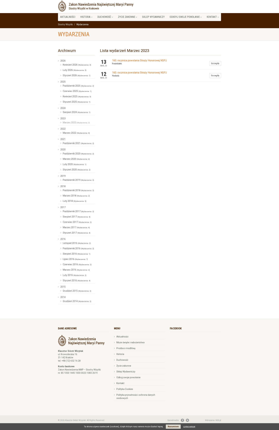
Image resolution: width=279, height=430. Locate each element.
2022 (63, 129)
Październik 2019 (78, 180)
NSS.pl (218, 420)
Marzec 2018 (76, 195)
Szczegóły (215, 63)
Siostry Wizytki (65, 24)
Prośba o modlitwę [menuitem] (125, 348)
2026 (63, 60)
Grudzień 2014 (77, 301)
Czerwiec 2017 (77, 222)
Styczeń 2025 (76, 102)
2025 (63, 81)
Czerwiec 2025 (77, 91)
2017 (63, 207)
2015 (63, 286)
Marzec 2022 (76, 133)
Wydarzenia (73, 34)
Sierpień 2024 (76, 112)
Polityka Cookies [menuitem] (124, 389)
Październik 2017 (78, 211)
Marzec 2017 (76, 227)
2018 (63, 186)
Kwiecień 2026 (77, 64)
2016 (63, 239)
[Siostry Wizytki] (95, 5)
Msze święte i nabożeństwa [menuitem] (130, 342)
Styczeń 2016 (76, 280)
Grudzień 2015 (77, 291)
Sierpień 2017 (76, 216)
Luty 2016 (74, 275)
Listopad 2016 (77, 243)
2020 (63, 149)
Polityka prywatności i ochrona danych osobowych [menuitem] (135, 396)
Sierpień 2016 (76, 253)
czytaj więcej (189, 426)
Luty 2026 (74, 70)
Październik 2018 (78, 190)
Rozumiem (173, 426)
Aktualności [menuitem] (67, 16)
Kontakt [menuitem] (212, 16)
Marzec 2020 (76, 159)
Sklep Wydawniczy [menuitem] (153, 16)
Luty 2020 (74, 164)
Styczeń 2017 (76, 232)
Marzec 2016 (76, 269)
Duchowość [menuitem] (104, 16)
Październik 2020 (78, 153)
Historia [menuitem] (85, 16)
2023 (63, 118)
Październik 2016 (78, 248)
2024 (63, 108)
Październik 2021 (78, 143)
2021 (63, 139)
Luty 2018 (74, 201)
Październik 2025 (78, 85)
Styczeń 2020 (76, 169)
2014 (63, 297)
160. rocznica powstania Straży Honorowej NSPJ (139, 60)
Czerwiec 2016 (77, 264)
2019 (63, 176)
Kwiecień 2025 (77, 96)
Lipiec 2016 (75, 259)
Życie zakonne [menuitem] (126, 16)
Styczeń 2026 (76, 75)
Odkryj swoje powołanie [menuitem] (185, 16)
